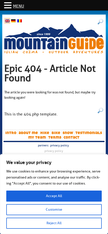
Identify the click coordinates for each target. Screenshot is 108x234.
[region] (54, 194)
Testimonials (88, 132)
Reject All (54, 223)
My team (37, 137)
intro (10, 132)
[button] (8, 6)
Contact (71, 137)
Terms (54, 137)
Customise (54, 209)
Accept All (54, 196)
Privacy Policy (59, 145)
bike (55, 132)
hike (44, 132)
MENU (18, 6)
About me (28, 132)
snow (68, 132)
